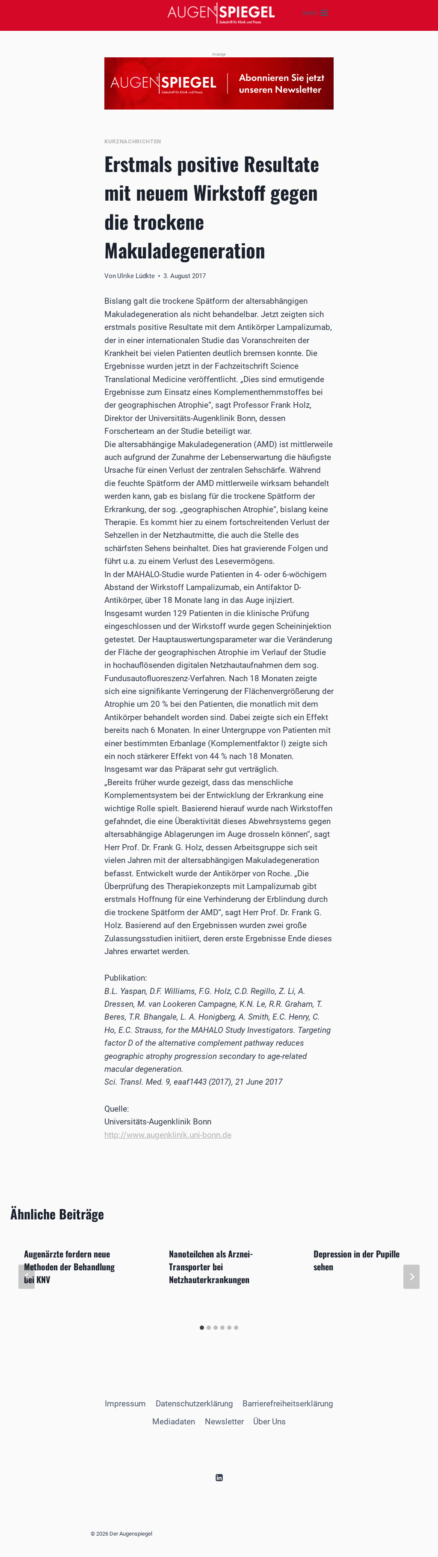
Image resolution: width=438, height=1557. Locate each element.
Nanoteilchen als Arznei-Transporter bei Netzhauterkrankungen (211, 1266)
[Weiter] (411, 1277)
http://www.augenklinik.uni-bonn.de (167, 1135)
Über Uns (269, 1422)
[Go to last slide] (26, 1277)
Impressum (125, 1404)
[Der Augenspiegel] (221, 13)
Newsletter (224, 1422)
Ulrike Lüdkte (136, 276)
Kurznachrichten (132, 141)
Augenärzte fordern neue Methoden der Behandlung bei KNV (69, 1266)
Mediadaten (173, 1422)
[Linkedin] (219, 1477)
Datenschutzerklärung (194, 1404)
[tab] (202, 1328)
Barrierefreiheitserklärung (288, 1404)
